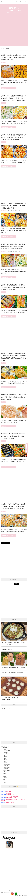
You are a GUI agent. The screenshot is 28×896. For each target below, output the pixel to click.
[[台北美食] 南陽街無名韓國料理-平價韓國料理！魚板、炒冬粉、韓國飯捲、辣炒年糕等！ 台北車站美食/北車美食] (14, 450)
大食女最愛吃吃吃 (6, 753)
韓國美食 (5, 781)
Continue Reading (10, 88)
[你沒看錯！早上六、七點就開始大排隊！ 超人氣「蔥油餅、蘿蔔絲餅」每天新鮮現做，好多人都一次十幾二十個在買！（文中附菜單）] (14, 520)
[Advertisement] (14, 28)
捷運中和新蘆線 (7, 764)
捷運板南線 (4, 62)
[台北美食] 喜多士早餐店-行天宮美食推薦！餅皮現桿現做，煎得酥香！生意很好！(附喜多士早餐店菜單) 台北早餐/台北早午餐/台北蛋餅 (13, 98)
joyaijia (10, 62)
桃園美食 (5, 776)
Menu (4, 1)
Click (26, 448)
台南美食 (5, 758)
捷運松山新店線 (7, 767)
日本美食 (5, 773)
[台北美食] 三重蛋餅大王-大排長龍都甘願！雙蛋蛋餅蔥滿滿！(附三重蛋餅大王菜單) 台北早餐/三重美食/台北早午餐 (13, 206)
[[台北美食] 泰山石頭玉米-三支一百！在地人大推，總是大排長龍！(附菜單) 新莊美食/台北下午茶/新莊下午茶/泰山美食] (14, 301)
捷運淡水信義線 (7, 770)
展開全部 (3, 746)
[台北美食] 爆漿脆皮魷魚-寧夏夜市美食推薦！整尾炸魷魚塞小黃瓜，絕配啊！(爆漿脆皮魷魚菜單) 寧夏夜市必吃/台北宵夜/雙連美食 (13, 247)
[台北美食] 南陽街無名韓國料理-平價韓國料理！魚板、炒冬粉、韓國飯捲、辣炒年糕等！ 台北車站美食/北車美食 (13, 436)
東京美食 (5, 774)
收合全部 (7, 746)
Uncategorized (5, 747)
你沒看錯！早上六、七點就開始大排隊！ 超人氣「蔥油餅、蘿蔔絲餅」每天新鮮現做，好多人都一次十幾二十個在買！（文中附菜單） (13, 506)
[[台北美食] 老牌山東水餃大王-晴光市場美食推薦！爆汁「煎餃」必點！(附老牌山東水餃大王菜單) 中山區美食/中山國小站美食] (14, 151)
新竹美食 (5, 771)
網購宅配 (5, 777)
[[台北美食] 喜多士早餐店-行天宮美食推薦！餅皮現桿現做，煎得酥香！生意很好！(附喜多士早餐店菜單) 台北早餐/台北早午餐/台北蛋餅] (14, 112)
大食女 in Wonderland (14, 9)
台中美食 (5, 755)
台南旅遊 (5, 756)
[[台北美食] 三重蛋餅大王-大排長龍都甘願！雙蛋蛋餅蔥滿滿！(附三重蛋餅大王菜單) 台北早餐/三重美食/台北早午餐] (14, 219)
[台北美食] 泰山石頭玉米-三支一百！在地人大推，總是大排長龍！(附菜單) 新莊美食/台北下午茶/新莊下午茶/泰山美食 (13, 287)
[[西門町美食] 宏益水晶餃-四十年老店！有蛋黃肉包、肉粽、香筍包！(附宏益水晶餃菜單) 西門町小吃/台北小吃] (14, 411)
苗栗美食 (5, 779)
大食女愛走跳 (5, 752)
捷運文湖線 (6, 765)
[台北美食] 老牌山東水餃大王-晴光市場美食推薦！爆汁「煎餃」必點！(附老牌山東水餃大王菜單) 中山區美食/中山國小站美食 (13, 137)
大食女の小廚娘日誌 (7, 750)
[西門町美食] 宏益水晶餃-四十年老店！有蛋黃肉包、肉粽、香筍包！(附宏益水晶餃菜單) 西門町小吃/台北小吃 (13, 397)
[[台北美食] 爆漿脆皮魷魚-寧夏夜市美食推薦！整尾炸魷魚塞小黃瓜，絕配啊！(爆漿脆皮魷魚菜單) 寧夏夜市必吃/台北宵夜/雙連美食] (14, 260)
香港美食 (5, 782)
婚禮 (5, 761)
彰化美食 (5, 762)
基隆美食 (4, 749)
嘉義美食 (5, 759)
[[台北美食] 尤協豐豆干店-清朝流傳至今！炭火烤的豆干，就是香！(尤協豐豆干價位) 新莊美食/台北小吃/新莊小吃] (14, 71)
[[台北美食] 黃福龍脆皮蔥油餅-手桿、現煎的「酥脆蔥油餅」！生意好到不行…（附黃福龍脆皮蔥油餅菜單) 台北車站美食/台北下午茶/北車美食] (14, 372)
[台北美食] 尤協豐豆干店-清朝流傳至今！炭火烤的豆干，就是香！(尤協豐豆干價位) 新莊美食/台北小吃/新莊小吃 (13, 57)
